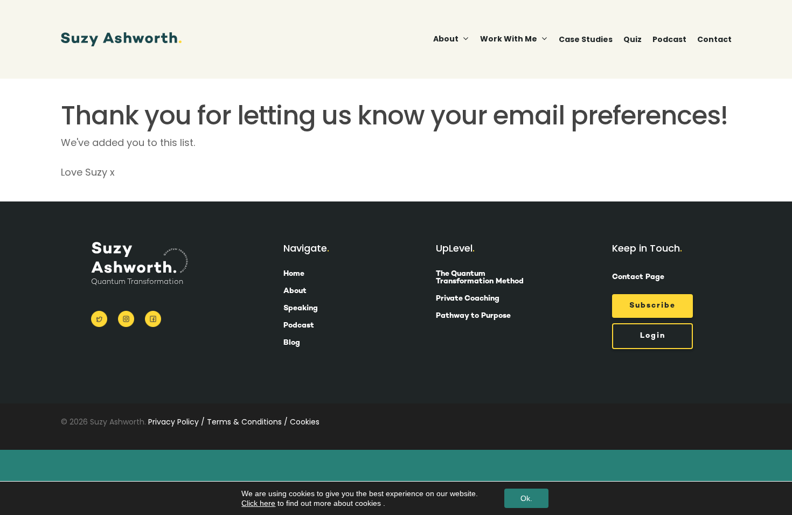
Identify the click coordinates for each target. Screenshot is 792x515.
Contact (714, 39)
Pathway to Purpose (473, 316)
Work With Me (508, 39)
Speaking (300, 308)
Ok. (526, 498)
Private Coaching (467, 299)
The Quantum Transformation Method (480, 278)
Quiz (632, 39)
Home (293, 274)
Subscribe (652, 306)
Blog (291, 343)
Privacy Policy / (176, 421)
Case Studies (586, 39)
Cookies (304, 421)
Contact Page (638, 277)
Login (652, 336)
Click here (258, 503)
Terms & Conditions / (247, 421)
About (295, 291)
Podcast (669, 39)
